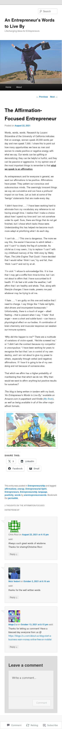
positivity (9, 494)
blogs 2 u (12, 624)
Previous (42, 96)
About (19, 86)
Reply (13, 554)
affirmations (11, 488)
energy (21, 488)
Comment (41, 702)
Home (8, 86)
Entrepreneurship (36, 485)
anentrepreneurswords (35, 494)
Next (53, 96)
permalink (13, 498)
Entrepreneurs (12, 491)
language (42, 491)
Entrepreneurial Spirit (35, 488)
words (18, 494)
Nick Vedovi (14, 581)
